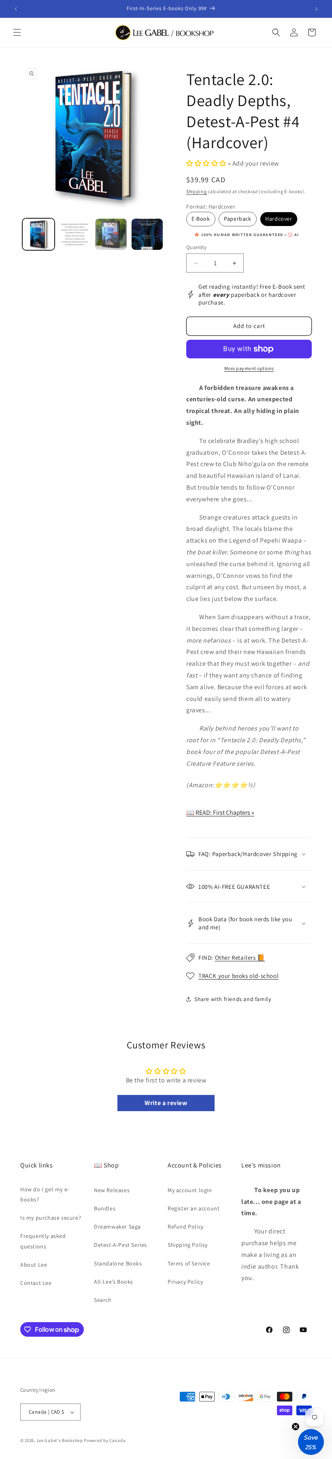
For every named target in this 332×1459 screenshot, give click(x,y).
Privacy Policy (185, 1281)
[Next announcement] (316, 9)
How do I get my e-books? (44, 1194)
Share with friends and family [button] (232, 999)
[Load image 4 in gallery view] (147, 234)
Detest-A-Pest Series (120, 1244)
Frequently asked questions (43, 1241)
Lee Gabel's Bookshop (60, 1440)
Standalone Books (118, 1263)
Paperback (237, 218)
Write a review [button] (166, 1103)
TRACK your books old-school (238, 976)
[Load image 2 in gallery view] (75, 234)
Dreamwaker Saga (117, 1226)
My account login (190, 1190)
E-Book (201, 218)
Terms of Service (189, 1263)
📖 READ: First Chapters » (220, 812)
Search (103, 1300)
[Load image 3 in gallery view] (111, 234)
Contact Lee (36, 1282)
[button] (17, 32)
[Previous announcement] (16, 9)
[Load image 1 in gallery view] (38, 234)
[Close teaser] (296, 1427)
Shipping (196, 191)
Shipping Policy (188, 1244)
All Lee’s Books (113, 1281)
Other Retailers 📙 (240, 957)
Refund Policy (186, 1226)
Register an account (193, 1208)
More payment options (249, 368)
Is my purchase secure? (50, 1217)
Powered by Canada (105, 1440)
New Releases (112, 1190)
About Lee (33, 1264)
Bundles (104, 1208)
